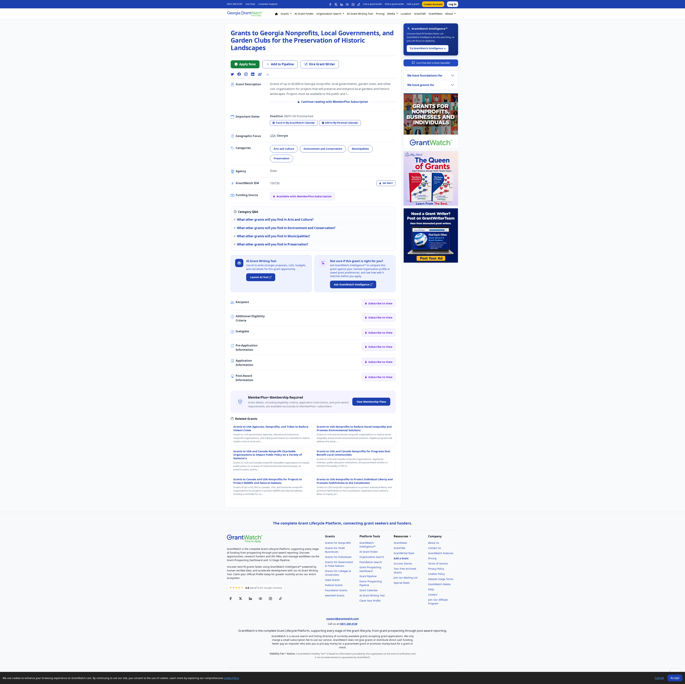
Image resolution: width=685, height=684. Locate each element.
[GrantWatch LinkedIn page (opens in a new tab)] (250, 598)
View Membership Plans (371, 401)
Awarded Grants (334, 595)
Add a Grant (401, 558)
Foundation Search (370, 562)
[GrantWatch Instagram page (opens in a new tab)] (270, 598)
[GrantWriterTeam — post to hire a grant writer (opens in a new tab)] (431, 235)
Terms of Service (438, 563)
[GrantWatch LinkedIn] (341, 4)
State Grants (332, 580)
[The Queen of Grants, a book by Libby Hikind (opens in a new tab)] (431, 178)
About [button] (449, 13)
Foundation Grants (336, 590)
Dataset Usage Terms (440, 579)
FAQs (431, 589)
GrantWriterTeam (404, 553)
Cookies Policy (436, 574)
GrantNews (435, 13)
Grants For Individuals (338, 557)
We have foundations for (424, 75)
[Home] (276, 13)
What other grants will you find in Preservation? (272, 244)
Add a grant (413, 4)
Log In (452, 4)
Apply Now (247, 64)
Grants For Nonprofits (338, 542)
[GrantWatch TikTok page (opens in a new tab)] (280, 598)
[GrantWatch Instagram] (353, 4)
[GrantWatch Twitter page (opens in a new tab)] (240, 598)
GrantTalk (420, 13)
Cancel (659, 678)
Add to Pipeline (282, 64)
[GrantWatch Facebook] (330, 4)
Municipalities (360, 148)
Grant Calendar (368, 590)
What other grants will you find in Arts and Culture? (275, 219)
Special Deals (402, 582)
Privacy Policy (436, 568)
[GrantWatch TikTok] (358, 4)
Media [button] (391, 13)
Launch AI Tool (259, 277)
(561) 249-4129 (234, 4)
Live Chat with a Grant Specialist (433, 62)
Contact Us (434, 548)
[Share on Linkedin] (252, 74)
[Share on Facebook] (239, 74)
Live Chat (250, 4)
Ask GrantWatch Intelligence (351, 284)
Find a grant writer (394, 4)
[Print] (269, 74)
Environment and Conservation (323, 148)
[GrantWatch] (245, 13)
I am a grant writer (372, 4)
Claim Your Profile (369, 600)
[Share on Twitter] (232, 74)
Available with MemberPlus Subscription (304, 196)
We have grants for (420, 85)
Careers (432, 594)
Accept (674, 678)
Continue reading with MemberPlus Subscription (334, 101)
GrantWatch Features (440, 553)
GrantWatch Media (439, 584)
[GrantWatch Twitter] (335, 4)
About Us (433, 542)
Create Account (433, 4)
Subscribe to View (380, 303)
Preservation (281, 158)
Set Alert (388, 183)
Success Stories (403, 563)
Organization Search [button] (329, 13)
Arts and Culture (284, 148)
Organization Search (371, 557)
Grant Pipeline (368, 576)
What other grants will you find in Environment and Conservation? (286, 228)
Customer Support (267, 4)
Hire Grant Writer (322, 64)
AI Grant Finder (304, 13)
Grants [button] (285, 13)
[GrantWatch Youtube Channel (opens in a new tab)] (260, 598)
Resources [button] (401, 536)
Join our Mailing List (406, 577)
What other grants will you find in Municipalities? (273, 236)
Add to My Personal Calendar (341, 122)
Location (406, 13)
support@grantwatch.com (342, 618)
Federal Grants (334, 585)
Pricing (380, 13)
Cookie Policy (231, 678)
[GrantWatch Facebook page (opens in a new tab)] (230, 598)
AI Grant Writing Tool (360, 13)
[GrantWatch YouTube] (347, 4)
